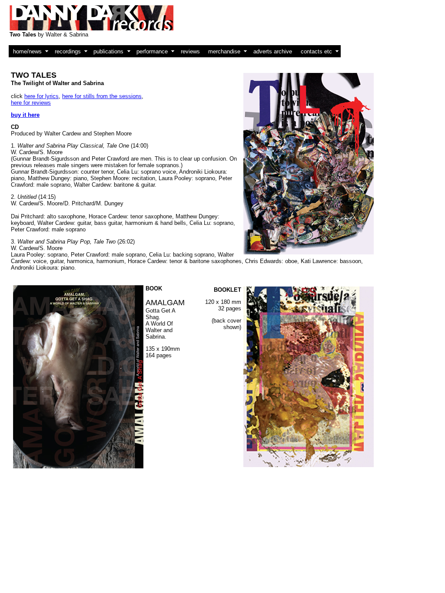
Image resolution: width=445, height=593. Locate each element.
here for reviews (31, 102)
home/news (27, 51)
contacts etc (316, 51)
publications (108, 51)
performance (152, 51)
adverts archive (272, 51)
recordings (68, 51)
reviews (190, 51)
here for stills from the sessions (102, 96)
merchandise (224, 51)
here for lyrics (41, 96)
